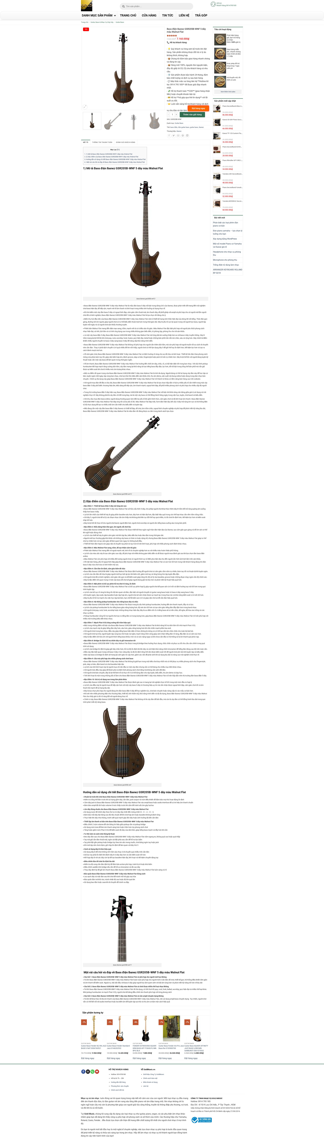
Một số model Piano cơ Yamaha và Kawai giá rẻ (227, 245)
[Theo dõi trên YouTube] (97, 1071)
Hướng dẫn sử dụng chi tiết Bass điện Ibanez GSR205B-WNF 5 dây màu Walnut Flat (115, 159)
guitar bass (194, 127)
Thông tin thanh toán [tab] (102, 142)
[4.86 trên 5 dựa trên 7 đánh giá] (188, 36)
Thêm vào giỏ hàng (192, 114)
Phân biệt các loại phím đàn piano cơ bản (225, 224)
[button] (85, 107)
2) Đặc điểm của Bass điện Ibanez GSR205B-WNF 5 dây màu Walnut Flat (111, 157)
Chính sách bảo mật (150, 1078)
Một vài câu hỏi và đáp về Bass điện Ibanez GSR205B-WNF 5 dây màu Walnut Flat (114, 162)
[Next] (209, 1037)
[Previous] (82, 1037)
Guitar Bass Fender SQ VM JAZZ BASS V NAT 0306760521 (93, 1047)
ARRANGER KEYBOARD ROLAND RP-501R (227, 271)
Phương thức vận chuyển (120, 1086)
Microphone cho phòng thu (225, 260)
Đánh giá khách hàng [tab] (125, 142)
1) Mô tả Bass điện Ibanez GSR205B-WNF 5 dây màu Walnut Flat (108, 154)
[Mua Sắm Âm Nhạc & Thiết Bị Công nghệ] (91, 5)
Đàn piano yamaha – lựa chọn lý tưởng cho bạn (227, 232)
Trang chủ (84, 22)
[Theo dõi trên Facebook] (83, 1071)
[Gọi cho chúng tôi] (92, 1071)
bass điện (173, 127)
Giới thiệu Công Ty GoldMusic (153, 1074)
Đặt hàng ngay (87, 1058)
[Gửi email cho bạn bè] (178, 136)
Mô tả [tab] (85, 142)
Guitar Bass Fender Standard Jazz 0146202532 (118, 1047)
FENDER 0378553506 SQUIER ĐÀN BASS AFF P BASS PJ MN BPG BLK (144, 1048)
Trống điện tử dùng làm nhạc (226, 265)
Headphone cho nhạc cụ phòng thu (227, 253)
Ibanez (201, 127)
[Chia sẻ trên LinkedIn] (187, 136)
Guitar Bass (120, 22)
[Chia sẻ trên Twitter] (174, 136)
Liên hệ (145, 1086)
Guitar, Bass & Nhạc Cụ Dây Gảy (102, 22)
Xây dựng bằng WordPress (225, 239)
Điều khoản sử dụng (150, 1082)
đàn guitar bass (183, 127)
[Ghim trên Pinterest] (183, 136)
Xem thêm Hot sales (228, 92)
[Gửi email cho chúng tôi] (88, 1071)
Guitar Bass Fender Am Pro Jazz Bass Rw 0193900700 (171, 1047)
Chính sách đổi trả (117, 1090)
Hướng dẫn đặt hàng (118, 1082)
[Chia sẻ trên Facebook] (169, 136)
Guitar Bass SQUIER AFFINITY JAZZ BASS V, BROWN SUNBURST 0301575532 (196, 1048)
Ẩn (118, 150)
